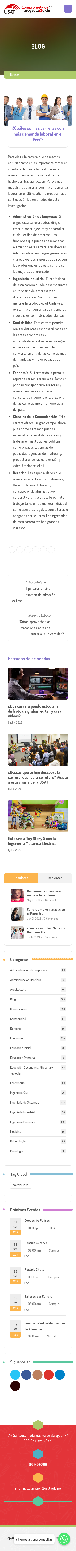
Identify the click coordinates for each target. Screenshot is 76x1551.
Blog (13, 999)
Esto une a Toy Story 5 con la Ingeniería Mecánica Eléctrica (32, 841)
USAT (53, 1228)
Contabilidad (18, 1019)
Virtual (51, 1336)
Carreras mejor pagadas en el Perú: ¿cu (46, 911)
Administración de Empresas (28, 970)
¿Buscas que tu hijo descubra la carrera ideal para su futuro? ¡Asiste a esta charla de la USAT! (38, 777)
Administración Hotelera (25, 980)
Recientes (55, 878)
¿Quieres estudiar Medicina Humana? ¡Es (46, 930)
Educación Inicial (20, 1048)
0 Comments (50, 900)
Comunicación (19, 1009)
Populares (21, 878)
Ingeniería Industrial (22, 1112)
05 (15, 1249)
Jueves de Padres (37, 1220)
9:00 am (33, 1336)
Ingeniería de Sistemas (24, 1102)
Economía (16, 1038)
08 (15, 1329)
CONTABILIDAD (21, 1185)
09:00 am (34, 1304)
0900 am (34, 1277)
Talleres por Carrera (38, 1296)
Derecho (15, 1028)
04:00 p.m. (35, 1228)
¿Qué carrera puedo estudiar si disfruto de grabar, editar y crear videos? (35, 711)
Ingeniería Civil (19, 1093)
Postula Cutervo (35, 1243)
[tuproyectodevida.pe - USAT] (28, 9)
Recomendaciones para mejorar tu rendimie (44, 893)
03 (15, 1227)
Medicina (15, 1131)
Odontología (18, 1141)
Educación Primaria (22, 1058)
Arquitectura (18, 989)
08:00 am (34, 1250)
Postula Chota (34, 1269)
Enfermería (17, 1083)
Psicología (16, 1151)
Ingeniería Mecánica (22, 1122)
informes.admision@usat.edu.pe (38, 1488)
